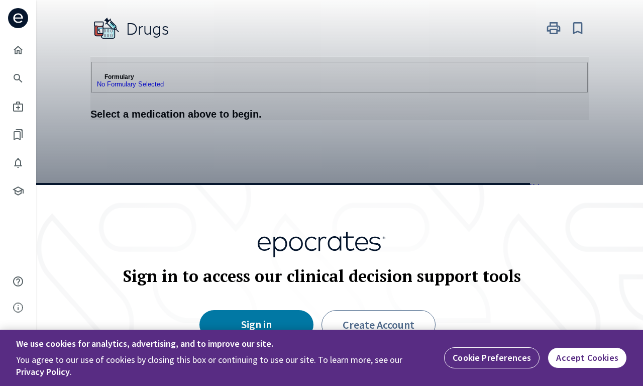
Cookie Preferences (492, 357)
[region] (321, 358)
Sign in (256, 324)
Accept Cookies (587, 357)
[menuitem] (18, 50)
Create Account (378, 325)
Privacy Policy (43, 371)
